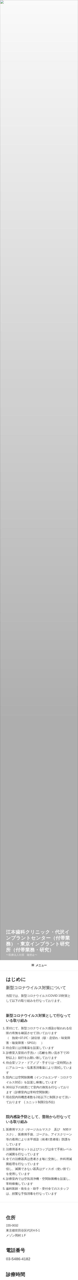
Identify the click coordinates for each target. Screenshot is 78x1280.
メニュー (41, 965)
